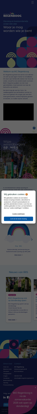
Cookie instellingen (18, 214)
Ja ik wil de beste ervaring (18, 219)
